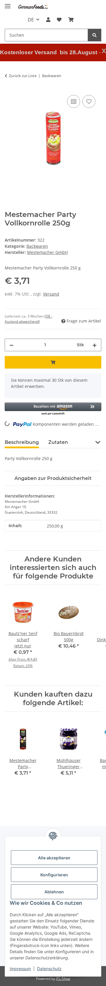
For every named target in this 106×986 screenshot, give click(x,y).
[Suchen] (94, 35)
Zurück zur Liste (23, 75)
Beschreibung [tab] (22, 442)
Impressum (20, 968)
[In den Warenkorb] (53, 362)
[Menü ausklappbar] (8, 3)
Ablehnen (54, 891)
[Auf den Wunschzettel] (88, 101)
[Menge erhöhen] (94, 345)
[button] (48, 20)
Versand (51, 294)
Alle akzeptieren (54, 857)
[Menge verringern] (11, 345)
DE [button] (31, 19)
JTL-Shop (63, 978)
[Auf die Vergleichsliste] (73, 101)
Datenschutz (49, 968)
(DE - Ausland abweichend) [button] (28, 319)
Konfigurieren (54, 874)
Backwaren (37, 246)
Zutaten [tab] (58, 442)
